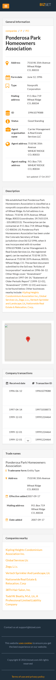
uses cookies (25, 643)
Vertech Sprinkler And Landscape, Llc (28, 573)
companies (11, 30)
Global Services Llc (17, 560)
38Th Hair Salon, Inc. (18, 589)
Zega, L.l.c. (24, 299)
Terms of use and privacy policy (28, 676)
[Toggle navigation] (5, 6)
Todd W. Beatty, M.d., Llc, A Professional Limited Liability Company (23, 600)
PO (27, 30)
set (45, 4)
